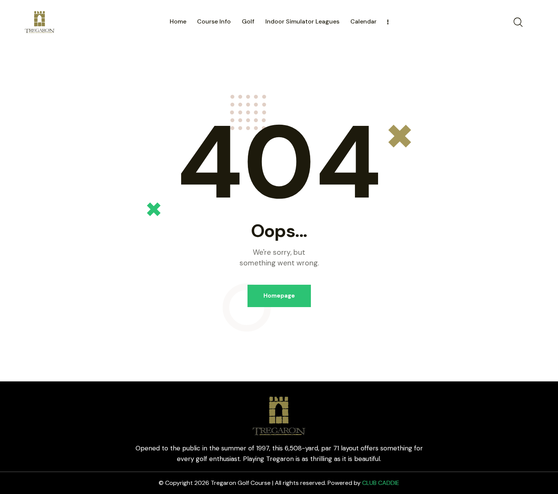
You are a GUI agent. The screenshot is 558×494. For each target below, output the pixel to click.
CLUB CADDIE (380, 483)
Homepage (279, 296)
